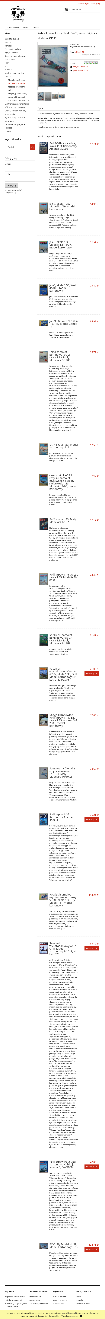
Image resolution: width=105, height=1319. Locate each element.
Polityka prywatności (13, 1300)
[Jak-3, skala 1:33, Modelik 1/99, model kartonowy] (43, 208)
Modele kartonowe (16, 83)
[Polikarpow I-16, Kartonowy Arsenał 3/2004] (43, 819)
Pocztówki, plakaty (13, 49)
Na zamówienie (35, 1296)
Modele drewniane (16, 86)
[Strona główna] (18, 13)
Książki (8, 42)
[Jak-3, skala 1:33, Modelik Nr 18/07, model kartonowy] (43, 247)
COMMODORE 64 (12, 39)
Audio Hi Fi (9, 69)
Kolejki (11, 90)
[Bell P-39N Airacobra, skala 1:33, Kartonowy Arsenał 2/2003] (43, 148)
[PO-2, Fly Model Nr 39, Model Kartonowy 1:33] (43, 1246)
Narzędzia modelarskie (18, 100)
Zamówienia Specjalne (15, 124)
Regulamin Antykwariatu (15, 1296)
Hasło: (7, 174)
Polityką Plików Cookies (68, 1313)
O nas (78, 1296)
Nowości (8, 127)
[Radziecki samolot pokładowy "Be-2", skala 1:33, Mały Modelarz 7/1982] (43, 640)
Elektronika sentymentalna (17, 104)
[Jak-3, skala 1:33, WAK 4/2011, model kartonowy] (43, 290)
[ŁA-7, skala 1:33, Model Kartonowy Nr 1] (43, 449)
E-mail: (8, 164)
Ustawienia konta (59, 1300)
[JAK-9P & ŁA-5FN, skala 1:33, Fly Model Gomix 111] (43, 323)
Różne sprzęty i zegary (15, 107)
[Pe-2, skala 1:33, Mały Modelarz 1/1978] (43, 524)
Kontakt (79, 1300)
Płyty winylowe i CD (13, 52)
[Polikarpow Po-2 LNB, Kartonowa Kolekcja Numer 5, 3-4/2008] (43, 1167)
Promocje (9, 131)
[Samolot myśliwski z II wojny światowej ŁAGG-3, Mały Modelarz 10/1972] (43, 773)
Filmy (7, 63)
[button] (79, 66)
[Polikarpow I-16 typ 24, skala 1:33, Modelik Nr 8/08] (43, 579)
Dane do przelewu (83, 1303)
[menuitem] (13, 27)
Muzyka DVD (10, 59)
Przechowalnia (58, 1303)
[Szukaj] (32, 147)
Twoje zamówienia (59, 1296)
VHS (6, 66)
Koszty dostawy (35, 1300)
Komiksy (8, 45)
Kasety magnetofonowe (15, 56)
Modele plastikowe (16, 80)
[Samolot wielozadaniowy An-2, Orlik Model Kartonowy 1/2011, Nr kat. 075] (43, 948)
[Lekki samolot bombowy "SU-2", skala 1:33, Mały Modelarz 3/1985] (43, 356)
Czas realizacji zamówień (38, 1303)
